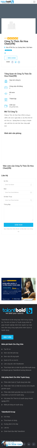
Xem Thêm (7, 337)
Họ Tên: (6, 181)
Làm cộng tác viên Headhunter (14, 364)
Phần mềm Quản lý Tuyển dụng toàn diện (17, 382)
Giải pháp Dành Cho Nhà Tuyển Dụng (15, 377)
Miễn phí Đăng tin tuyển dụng (13, 405)
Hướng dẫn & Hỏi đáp (11, 424)
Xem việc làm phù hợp (11, 353)
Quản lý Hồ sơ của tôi (11, 360)
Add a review (11, 58)
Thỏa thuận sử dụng (10, 420)
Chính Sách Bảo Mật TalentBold (14, 431)
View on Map (8, 50)
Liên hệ (6, 428)
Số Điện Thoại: (8, 196)
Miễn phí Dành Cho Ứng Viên (12, 344)
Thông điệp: (7, 204)
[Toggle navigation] (34, 2)
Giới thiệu (7, 417)
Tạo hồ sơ (7, 349)
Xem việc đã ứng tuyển (11, 356)
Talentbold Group (8, 412)
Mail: (5, 189)
